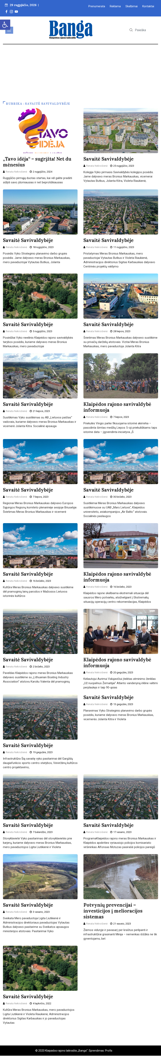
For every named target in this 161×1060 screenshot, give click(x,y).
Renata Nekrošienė (16, 171)
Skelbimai (131, 6)
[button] (5, 25)
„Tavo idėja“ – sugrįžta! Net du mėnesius (37, 162)
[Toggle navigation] (9, 30)
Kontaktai (148, 6)
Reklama (115, 6)
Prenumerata (96, 6)
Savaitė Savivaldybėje (108, 159)
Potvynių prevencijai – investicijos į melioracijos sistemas (113, 911)
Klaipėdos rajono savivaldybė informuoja (117, 407)
